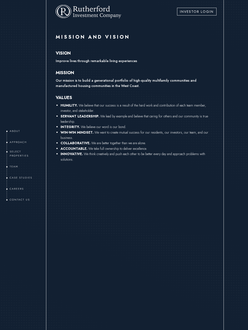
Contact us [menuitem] (20, 199)
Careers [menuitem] (17, 189)
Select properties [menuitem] (19, 154)
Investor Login (197, 11)
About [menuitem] (15, 131)
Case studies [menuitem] (21, 177)
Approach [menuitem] (18, 142)
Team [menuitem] (14, 166)
